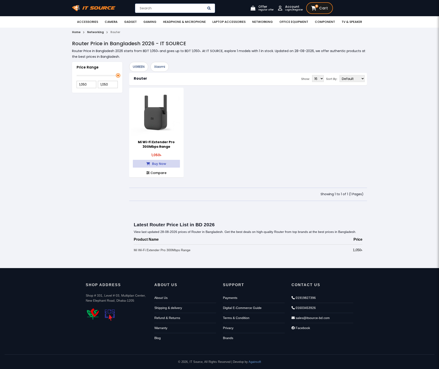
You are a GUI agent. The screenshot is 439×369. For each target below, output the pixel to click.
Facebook (302, 328)
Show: (305, 79)
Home (76, 32)
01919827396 (305, 298)
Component (325, 22)
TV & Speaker (352, 22)
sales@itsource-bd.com (312, 318)
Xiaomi (159, 66)
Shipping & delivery (168, 308)
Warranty (160, 328)
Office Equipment (293, 22)
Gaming (149, 22)
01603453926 (305, 308)
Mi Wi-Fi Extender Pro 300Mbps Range (156, 144)
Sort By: (331, 79)
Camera (111, 22)
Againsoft (255, 362)
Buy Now (158, 163)
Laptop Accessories (229, 22)
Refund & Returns (167, 318)
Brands (228, 338)
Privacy (228, 328)
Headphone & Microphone (184, 22)
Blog (157, 338)
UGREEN (139, 66)
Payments (230, 298)
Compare (158, 173)
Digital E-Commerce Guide (242, 308)
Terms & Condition (236, 318)
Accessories (87, 22)
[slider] (118, 75)
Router (140, 78)
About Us (161, 298)
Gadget (130, 22)
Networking (262, 22)
